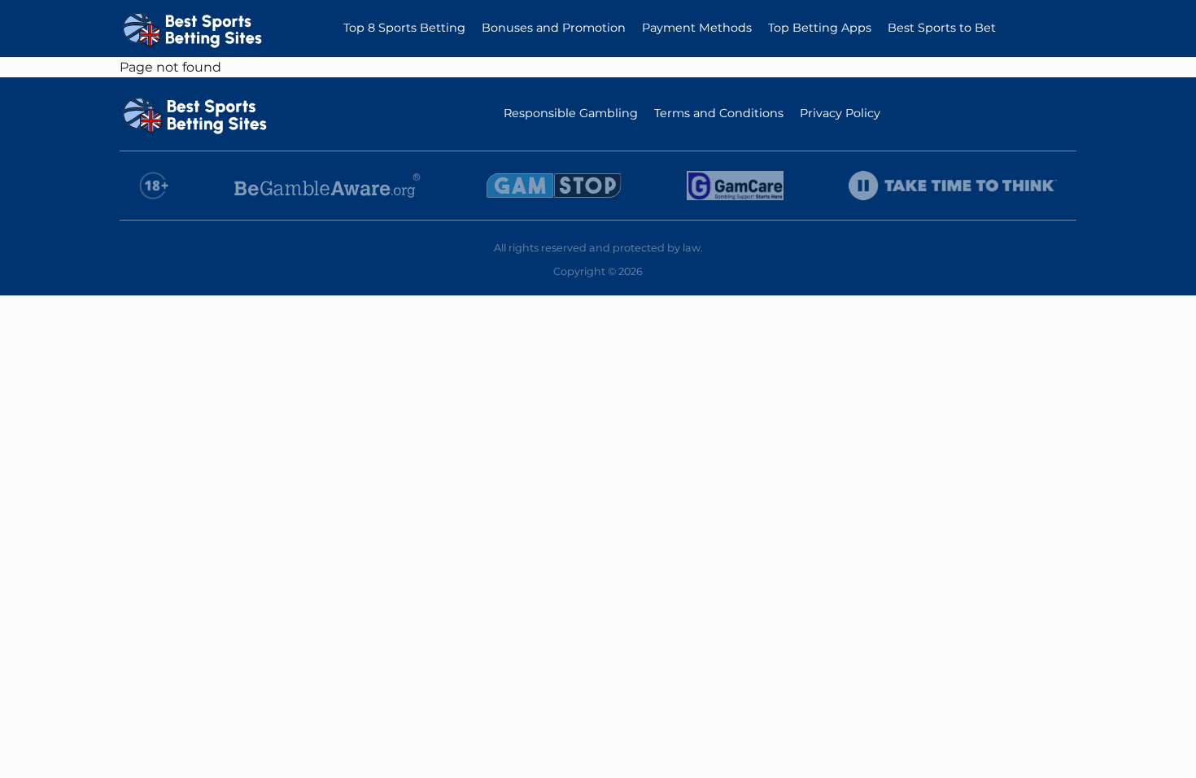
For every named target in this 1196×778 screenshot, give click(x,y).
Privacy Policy (840, 113)
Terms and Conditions (719, 113)
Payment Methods (697, 27)
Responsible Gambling (571, 113)
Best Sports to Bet (942, 27)
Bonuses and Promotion (554, 27)
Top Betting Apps (819, 27)
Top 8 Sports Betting (404, 27)
